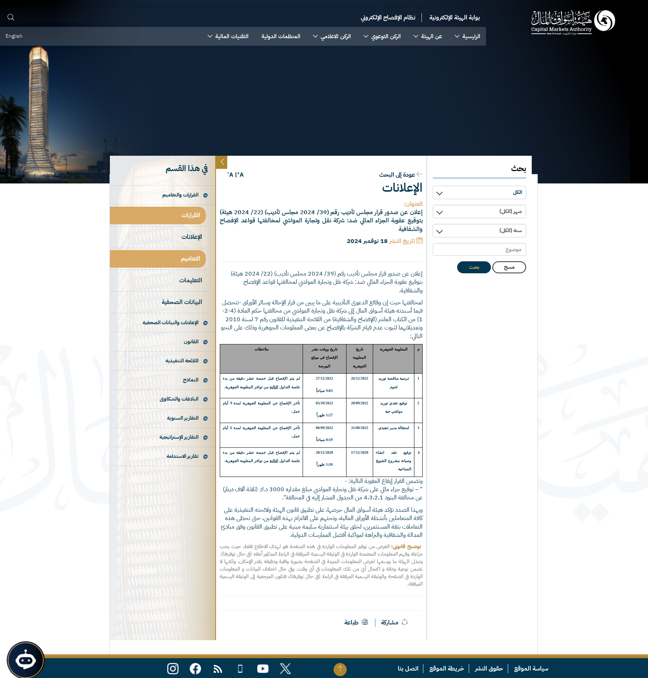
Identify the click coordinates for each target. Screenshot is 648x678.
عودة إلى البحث (397, 174)
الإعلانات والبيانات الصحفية (170, 322)
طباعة (352, 622)
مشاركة (389, 622)
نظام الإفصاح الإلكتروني (388, 17)
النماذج (190, 380)
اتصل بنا (408, 668)
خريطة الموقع (446, 668)
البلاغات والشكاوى (179, 399)
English (14, 36)
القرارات (191, 215)
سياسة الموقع (531, 668)
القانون (191, 342)
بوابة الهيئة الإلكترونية (454, 17)
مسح (509, 267)
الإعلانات (192, 236)
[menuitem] (467, 36)
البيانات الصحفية (182, 302)
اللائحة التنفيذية (181, 361)
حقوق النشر (489, 668)
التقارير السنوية (182, 418)
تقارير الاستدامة (182, 456)
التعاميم (190, 258)
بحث (474, 267)
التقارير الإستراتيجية (178, 437)
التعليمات (190, 280)
